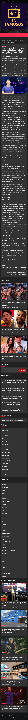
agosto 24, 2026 (15, 307)
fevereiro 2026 (6, 447)
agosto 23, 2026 (15, 332)
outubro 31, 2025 (16, 56)
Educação (4, 510)
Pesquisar (4, 365)
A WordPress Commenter (8, 420)
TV (3, 570)
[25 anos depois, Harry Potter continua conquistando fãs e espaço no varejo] (14, 670)
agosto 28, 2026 (15, 633)
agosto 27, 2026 (15, 684)
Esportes (4, 519)
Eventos (4, 521)
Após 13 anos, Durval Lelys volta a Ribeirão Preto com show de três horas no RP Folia (12, 397)
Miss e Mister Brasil (7, 541)
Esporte (4, 516)
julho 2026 (4, 433)
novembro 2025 (6, 455)
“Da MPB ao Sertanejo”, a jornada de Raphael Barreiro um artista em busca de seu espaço (14, 267)
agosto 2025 (5, 463)
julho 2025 (4, 466)
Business (4, 493)
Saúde (3, 561)
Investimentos (5, 536)
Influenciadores (6, 533)
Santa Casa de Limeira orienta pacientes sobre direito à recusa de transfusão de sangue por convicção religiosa (13, 390)
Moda (3, 544)
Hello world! (20, 420)
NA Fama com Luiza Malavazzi (9, 550)
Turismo (4, 567)
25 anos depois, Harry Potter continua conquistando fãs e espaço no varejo (11, 403)
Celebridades (5, 498)
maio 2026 (4, 438)
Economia (4, 507)
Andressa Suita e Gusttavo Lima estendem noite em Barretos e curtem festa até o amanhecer (13, 304)
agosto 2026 (5, 430)
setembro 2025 (6, 460)
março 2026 (5, 444)
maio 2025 (4, 472)
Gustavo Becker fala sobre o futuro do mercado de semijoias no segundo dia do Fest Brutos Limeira (14, 382)
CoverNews (21, 715)
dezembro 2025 (6, 452)
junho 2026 (5, 435)
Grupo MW (5, 530)
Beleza (3, 490)
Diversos (4, 504)
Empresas (4, 513)
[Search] (25, 34)
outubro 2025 (5, 458)
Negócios (4, 553)
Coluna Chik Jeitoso (7, 501)
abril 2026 (4, 441)
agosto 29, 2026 (15, 607)
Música (4, 547)
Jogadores (4, 539)
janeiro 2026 (5, 449)
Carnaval (4, 496)
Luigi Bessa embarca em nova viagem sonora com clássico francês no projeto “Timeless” (13, 409)
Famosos (4, 46)
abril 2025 (4, 474)
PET (3, 556)
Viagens (4, 576)
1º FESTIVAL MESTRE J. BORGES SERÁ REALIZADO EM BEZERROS (16, 272)
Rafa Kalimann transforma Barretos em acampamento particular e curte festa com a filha (14, 356)
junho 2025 (5, 469)
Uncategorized (6, 573)
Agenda (4, 484)
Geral (3, 527)
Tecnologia (5, 564)
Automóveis (5, 487)
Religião (4, 559)
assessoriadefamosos (7, 56)
